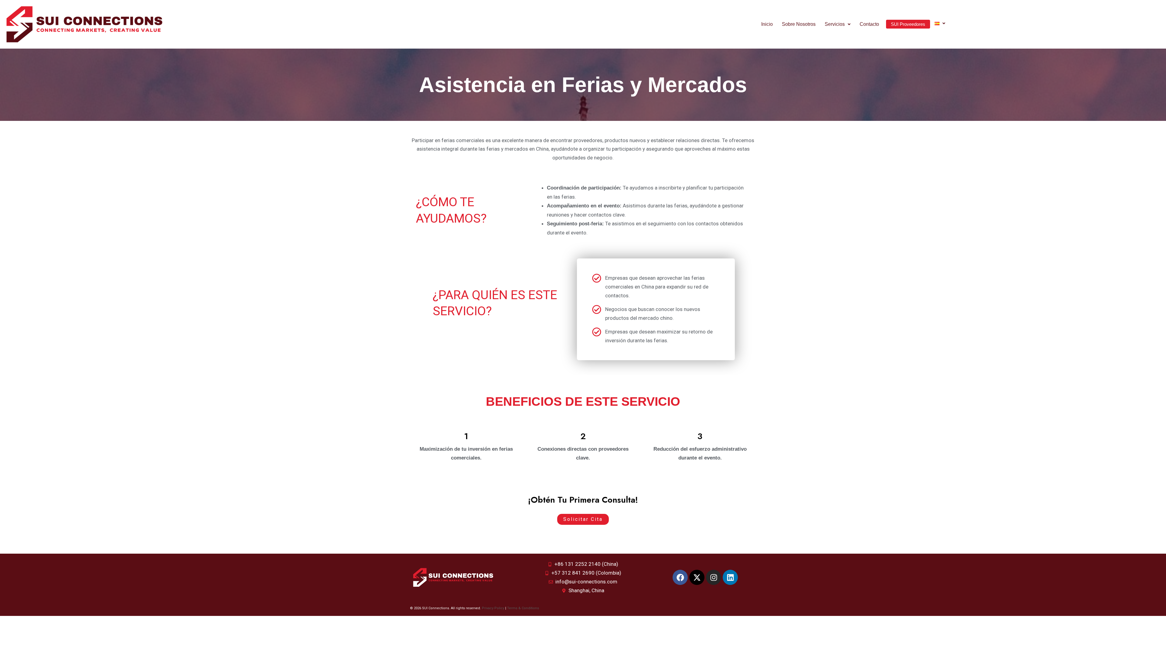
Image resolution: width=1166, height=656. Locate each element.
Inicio (767, 24)
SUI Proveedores (908, 24)
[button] (837, 24)
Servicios (835, 24)
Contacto (869, 24)
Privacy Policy (493, 608)
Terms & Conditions (523, 608)
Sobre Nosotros (799, 24)
